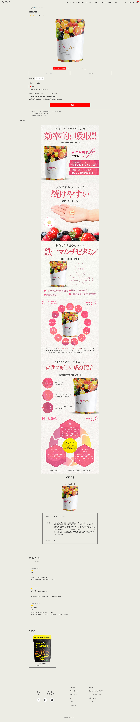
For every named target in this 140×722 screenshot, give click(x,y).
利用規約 (91, 687)
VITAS (30, 7)
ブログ (72, 701)
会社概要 (72, 687)
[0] (137, 3)
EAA (83, 2)
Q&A (130, 2)
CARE (120, 2)
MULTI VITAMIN (76, 2)
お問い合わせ (92, 698)
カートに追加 (70, 105)
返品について (73, 694)
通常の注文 (49, 73)
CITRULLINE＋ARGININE (106, 2)
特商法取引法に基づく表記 (96, 691)
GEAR (115, 2)
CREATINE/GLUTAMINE (92, 2)
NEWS (125, 2)
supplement (35, 7)
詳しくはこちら (47, 113)
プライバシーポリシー (95, 694)
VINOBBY (91, 701)
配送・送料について (75, 691)
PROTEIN (68, 2)
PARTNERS (73, 705)
